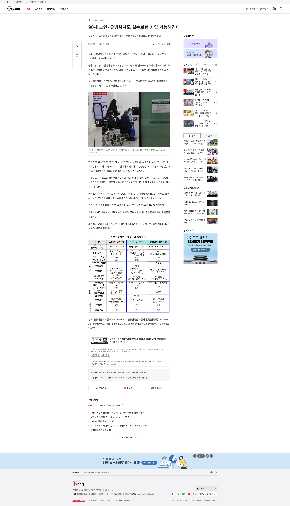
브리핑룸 (38, 8)
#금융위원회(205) (104, 405)
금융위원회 (104, 44)
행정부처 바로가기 (206, 494)
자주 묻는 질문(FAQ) (123, 500)
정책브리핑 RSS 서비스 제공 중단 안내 (96, 472)
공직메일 (262, 8)
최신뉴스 (209, 135)
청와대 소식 (250, 8)
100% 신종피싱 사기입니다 (102, 421)
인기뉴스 (192, 135)
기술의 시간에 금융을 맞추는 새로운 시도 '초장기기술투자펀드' (117, 412)
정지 (207, 456)
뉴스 (28, 8)
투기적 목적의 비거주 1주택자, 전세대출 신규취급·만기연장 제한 (118, 426)
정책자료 (51, 8)
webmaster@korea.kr (146, 494)
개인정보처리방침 (78, 500)
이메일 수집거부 (106, 500)
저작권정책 (95, 355)
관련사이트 (200, 488)
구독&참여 (63, 8)
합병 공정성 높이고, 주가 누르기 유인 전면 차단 (111, 417)
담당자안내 (105, 355)
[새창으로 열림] (163, 44)
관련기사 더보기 (128, 437)
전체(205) (92, 405)
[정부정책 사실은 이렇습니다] (201, 53)
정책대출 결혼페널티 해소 (101, 430)
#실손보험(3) (118, 405)
